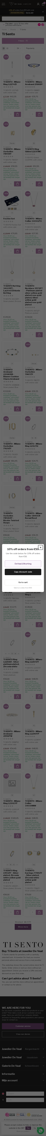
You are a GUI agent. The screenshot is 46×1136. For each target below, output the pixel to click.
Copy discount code (23, 572)
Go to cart (23, 582)
